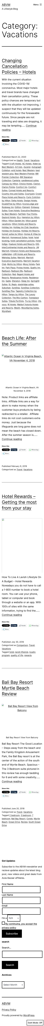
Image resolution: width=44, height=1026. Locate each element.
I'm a (4, 918)
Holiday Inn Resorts (30, 230)
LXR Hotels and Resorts (24, 254)
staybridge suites (26, 284)
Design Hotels (30, 200)
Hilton (4, 220)
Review (24, 822)
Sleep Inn (25, 281)
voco (4, 304)
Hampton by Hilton (30, 217)
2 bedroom (14, 815)
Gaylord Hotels (9, 217)
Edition (18, 207)
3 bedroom (26, 815)
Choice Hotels (25, 184)
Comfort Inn (21, 187)
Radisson (6, 271)
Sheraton (16, 281)
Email (4, 905)
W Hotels (12, 304)
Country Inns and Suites (13, 193)
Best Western (28, 170)
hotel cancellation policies (23, 240)
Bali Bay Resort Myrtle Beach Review (17, 687)
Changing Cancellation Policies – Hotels (19, 66)
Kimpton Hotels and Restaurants (25, 251)
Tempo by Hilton (16, 294)
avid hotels (16, 170)
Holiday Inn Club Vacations (25, 227)
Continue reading (12, 439)
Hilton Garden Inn (16, 220)
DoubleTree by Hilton (11, 204)
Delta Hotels (17, 200)
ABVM (6, 5)
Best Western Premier (24, 173)
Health (20, 160)
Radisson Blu (17, 271)
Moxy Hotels (29, 264)
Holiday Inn (7, 227)
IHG (37, 244)
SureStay (16, 287)
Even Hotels (14, 210)
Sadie (8, 281)
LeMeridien (7, 254)
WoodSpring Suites (30, 308)
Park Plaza (10, 267)
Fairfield (22, 214)
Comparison (22, 645)
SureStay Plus (8, 291)
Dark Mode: (33, 1022)
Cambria (16, 180)
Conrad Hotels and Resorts (21, 190)
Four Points (32, 214)
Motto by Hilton (14, 264)
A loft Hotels (15, 163)
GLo (19, 217)
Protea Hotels (22, 267)
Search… (6, 947)
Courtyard (29, 193)
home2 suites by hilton (12, 234)
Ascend (27, 167)
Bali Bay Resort (18, 818)
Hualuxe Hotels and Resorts (21, 244)
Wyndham (6, 311)
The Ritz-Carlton (20, 297)
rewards (28, 655)
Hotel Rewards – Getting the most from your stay (19, 502)
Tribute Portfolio (16, 301)
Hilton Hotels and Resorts (24, 224)
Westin (17, 308)
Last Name (7, 895)
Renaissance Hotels (19, 277)
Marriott (21, 257)
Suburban (6, 287)
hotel (30, 237)
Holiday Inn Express (11, 230)
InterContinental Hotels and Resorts (18, 247)
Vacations (34, 160)
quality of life (17, 655)
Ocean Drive (14, 822)
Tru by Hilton (31, 301)
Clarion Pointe (8, 187)
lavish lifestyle (21, 652)
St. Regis (13, 284)
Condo (30, 818)
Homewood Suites (18, 237)
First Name (7, 884)
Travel (26, 160)
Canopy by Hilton (10, 184)
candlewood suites (30, 180)
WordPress (28, 1015)
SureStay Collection (30, 287)
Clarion (36, 184)
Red (14, 274)
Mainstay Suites (9, 257)
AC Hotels (27, 163)
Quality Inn (35, 267)
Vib (39, 301)
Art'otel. (18, 167)
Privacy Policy (9, 1009)
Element (26, 207)
